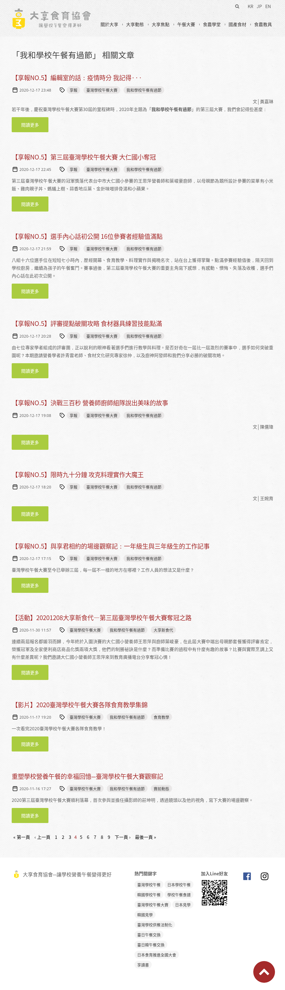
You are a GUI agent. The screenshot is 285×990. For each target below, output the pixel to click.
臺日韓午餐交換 (150, 944)
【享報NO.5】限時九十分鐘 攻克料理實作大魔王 (78, 474)
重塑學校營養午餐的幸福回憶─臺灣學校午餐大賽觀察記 (87, 776)
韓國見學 (145, 914)
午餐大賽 (186, 24)
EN (268, 6)
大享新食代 (163, 630)
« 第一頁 (21, 837)
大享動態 (135, 24)
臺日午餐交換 (149, 934)
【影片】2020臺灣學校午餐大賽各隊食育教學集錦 (80, 704)
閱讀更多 (34, 124)
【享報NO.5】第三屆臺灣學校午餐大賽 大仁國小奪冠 (84, 156)
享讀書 (143, 964)
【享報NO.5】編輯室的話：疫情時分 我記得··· (77, 77)
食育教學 (161, 717)
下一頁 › (123, 837)
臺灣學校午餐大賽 (101, 90)
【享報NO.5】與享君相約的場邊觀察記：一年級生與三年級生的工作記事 (111, 546)
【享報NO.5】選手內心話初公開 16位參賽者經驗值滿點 (87, 236)
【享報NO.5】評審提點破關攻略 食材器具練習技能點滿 (87, 323)
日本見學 (183, 904)
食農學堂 (212, 24)
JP (259, 6)
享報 (73, 90)
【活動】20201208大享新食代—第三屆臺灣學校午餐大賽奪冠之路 (101, 617)
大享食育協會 (246, 877)
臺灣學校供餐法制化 (154, 924)
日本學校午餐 (179, 884)
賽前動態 (161, 788)
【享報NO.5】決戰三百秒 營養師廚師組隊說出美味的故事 (90, 402)
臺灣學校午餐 (149, 884)
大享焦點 (160, 24)
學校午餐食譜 (179, 894)
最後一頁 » (145, 837)
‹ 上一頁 (42, 837)
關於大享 (109, 24)
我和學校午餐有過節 (143, 90)
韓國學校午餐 (149, 894)
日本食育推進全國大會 (156, 954)
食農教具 (263, 24)
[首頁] (51, 11)
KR (250, 6)
